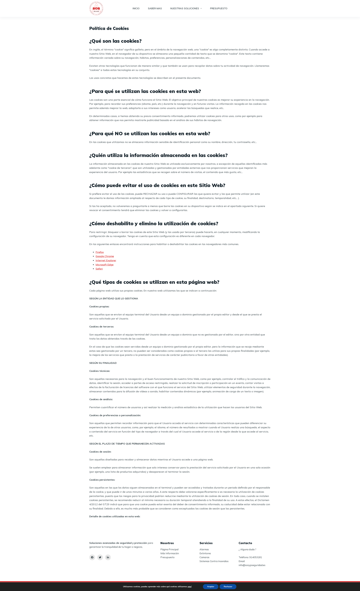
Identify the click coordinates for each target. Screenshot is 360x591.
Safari (99, 268)
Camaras (204, 557)
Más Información (169, 553)
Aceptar (210, 586)
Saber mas (155, 8)
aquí (190, 586)
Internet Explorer (106, 260)
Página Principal (169, 549)
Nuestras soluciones (184, 8)
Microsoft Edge (104, 264)
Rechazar (228, 586)
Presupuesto (218, 8)
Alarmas (204, 549)
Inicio (136, 8)
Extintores (205, 553)
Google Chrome (105, 256)
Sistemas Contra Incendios (214, 561)
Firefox (100, 252)
